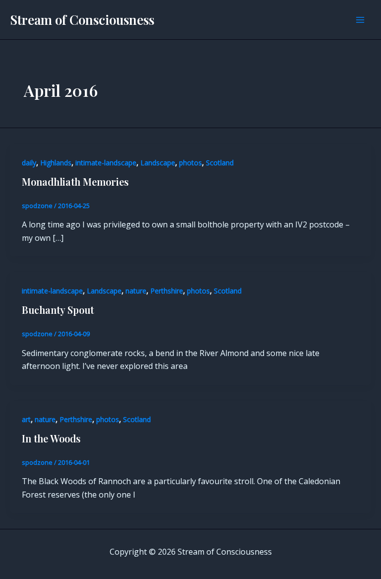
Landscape (157, 162)
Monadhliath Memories (75, 181)
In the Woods (51, 438)
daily (29, 162)
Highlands (55, 162)
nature (136, 290)
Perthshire (166, 290)
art (26, 419)
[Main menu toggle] (360, 20)
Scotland (220, 162)
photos (190, 162)
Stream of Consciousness (82, 19)
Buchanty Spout (58, 309)
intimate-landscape (105, 162)
